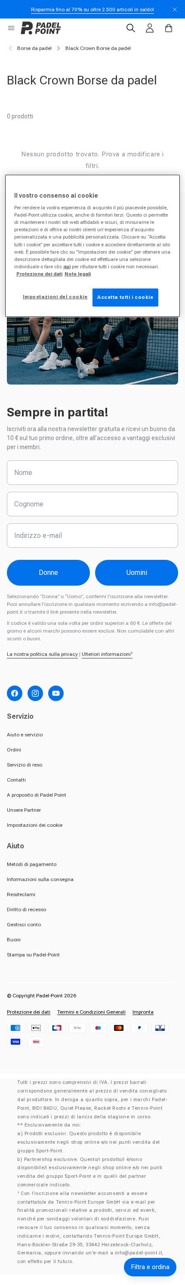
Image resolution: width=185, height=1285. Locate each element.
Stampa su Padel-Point (33, 955)
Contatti (16, 780)
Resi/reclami (21, 894)
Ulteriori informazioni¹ (107, 654)
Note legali (78, 274)
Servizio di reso (24, 765)
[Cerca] (130, 28)
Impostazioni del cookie (55, 297)
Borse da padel (34, 48)
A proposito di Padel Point (36, 795)
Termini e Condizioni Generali (91, 1012)
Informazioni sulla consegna (40, 879)
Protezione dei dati (28, 1012)
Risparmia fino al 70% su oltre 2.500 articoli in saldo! (92, 9)
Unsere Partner (24, 810)
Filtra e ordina (150, 1267)
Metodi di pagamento (31, 864)
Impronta (143, 1012)
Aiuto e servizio (25, 735)
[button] (11, 28)
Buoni (14, 940)
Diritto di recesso (26, 909)
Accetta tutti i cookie (125, 297)
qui (67, 267)
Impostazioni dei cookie (34, 825)
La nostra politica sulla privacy (42, 654)
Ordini (14, 750)
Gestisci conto (24, 925)
